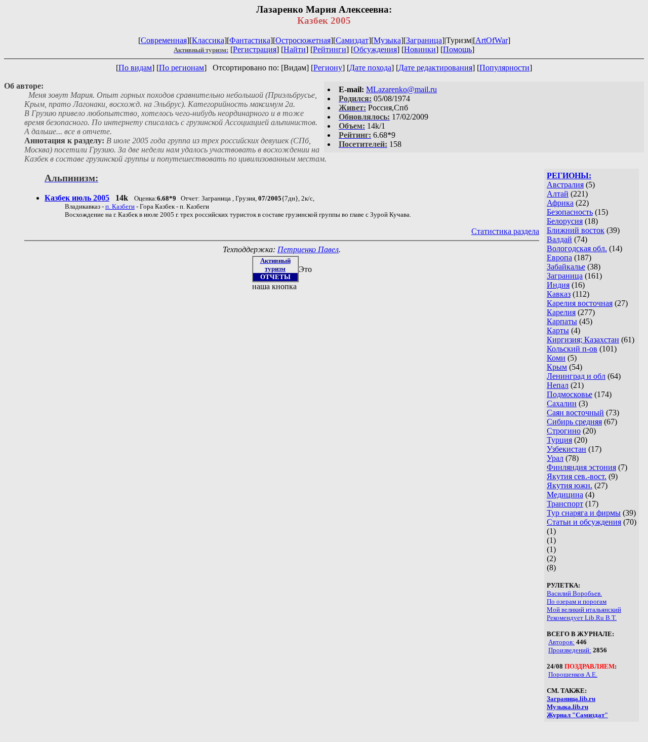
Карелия (561, 312)
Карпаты (562, 321)
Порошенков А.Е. (572, 674)
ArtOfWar (491, 40)
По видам (135, 67)
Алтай (558, 193)
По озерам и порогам (576, 601)
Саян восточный (575, 412)
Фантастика (249, 40)
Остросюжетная (303, 40)
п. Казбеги (120, 206)
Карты (558, 330)
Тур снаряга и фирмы (584, 513)
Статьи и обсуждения (584, 522)
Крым (557, 367)
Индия (558, 285)
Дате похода (370, 67)
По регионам (181, 67)
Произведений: (569, 650)
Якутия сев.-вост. (576, 476)
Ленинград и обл (576, 376)
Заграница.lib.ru (571, 698)
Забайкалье (566, 266)
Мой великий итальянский (584, 609)
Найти (295, 49)
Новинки (420, 49)
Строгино (564, 430)
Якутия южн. (569, 485)
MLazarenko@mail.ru (401, 89)
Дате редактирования (435, 67)
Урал (555, 458)
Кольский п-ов (572, 348)
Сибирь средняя (574, 421)
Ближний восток (575, 230)
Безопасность (570, 212)
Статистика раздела (505, 231)
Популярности (504, 67)
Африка (560, 203)
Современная (164, 40)
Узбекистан (566, 449)
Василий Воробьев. (574, 593)
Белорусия (565, 221)
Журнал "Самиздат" (577, 715)
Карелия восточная (580, 303)
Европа (559, 257)
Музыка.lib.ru (567, 707)
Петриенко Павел (308, 249)
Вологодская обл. (577, 248)
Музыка (387, 40)
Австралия (565, 184)
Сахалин (562, 403)
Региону (327, 67)
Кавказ (559, 294)
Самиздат (352, 40)
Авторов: (561, 642)
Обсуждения (375, 49)
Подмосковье (569, 394)
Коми (556, 358)
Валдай (559, 239)
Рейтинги (329, 49)
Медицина (565, 494)
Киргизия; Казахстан (583, 339)
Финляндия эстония (581, 467)
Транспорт (565, 503)
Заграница (424, 40)
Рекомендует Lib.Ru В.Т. (582, 617)
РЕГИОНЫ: (569, 175)
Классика (208, 40)
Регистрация (254, 49)
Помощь (457, 49)
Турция (559, 440)
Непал (558, 385)
